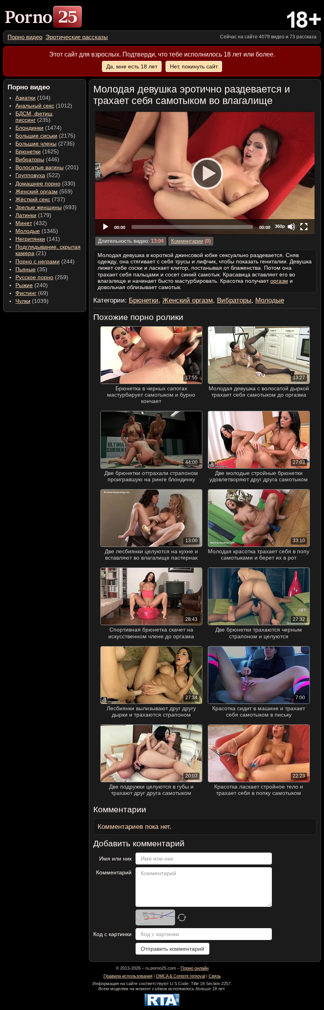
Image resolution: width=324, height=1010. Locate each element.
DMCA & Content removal (180, 976)
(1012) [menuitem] (43, 105)
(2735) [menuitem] (45, 143)
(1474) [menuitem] (38, 128)
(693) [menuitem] (46, 207)
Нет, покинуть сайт (194, 66)
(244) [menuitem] (45, 261)
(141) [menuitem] (37, 239)
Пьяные (25, 269)
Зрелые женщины (38, 207)
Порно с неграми (37, 261)
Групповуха (30, 175)
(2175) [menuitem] (45, 135)
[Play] (205, 173)
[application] (205, 173)
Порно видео (25, 37)
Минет (23, 223)
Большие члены (36, 143)
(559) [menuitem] (44, 191)
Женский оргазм (36, 191)
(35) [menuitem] (31, 269)
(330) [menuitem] (45, 183)
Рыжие (24, 285)
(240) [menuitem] (31, 285)
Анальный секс (34, 105)
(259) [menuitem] (41, 277)
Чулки (22, 301)
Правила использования (128, 976)
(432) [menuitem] (31, 223)
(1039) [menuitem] (32, 301)
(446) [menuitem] (37, 159)
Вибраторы (29, 159)
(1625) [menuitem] (37, 151)
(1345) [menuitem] (36, 231)
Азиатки (25, 98)
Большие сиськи (36, 135)
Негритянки (30, 239)
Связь (215, 976)
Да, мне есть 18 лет (131, 66)
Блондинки (29, 128)
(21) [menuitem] (48, 250)
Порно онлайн (195, 968)
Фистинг (25, 293)
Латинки (25, 215)
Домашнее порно (37, 183)
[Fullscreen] (303, 226)
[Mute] (291, 226)
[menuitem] (25, 37)
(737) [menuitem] (40, 199)
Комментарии (187, 241)
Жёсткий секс (32, 199)
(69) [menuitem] (31, 293)
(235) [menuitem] (34, 116)
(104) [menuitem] (33, 98)
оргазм (279, 281)
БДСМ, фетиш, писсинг (34, 116)
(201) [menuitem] (47, 167)
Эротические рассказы (76, 37)
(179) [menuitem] (33, 215)
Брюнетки (28, 151)
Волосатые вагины (39, 167)
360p (280, 226)
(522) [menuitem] (37, 175)
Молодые (27, 231)
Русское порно (34, 277)
